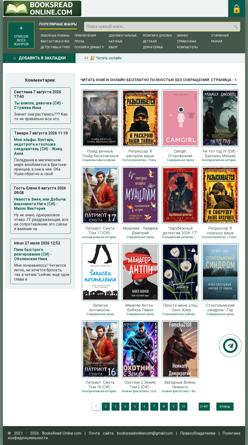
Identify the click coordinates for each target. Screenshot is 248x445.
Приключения (85, 35)
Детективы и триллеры (59, 47)
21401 (204, 406)
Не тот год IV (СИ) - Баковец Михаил (220, 153)
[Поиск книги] (235, 26)
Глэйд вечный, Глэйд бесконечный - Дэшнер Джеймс (100, 153)
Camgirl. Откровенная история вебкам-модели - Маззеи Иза (180, 153)
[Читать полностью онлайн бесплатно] (42, 8)
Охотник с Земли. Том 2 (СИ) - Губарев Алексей (140, 384)
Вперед (225, 406)
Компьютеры (187, 47)
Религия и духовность (161, 35)
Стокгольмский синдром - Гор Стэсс (220, 307)
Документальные (123, 35)
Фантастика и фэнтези (59, 41)
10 (183, 406)
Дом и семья (153, 47)
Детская (150, 41)
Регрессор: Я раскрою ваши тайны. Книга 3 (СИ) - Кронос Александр (140, 153)
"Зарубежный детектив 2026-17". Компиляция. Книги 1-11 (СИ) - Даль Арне (180, 230)
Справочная (186, 41)
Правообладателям (197, 433)
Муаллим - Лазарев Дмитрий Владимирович (140, 230)
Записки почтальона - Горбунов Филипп (100, 307)
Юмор (113, 47)
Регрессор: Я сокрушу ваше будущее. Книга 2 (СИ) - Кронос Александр (220, 230)
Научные (116, 41)
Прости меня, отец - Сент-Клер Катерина (180, 307)
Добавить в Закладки (42, 58)
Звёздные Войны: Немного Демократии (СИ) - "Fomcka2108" (180, 384)
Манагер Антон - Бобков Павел (140, 307)
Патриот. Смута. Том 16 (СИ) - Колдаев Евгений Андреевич (100, 384)
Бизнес (182, 35)
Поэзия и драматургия (93, 47)
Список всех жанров (21, 40)
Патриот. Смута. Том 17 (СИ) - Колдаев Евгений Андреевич (100, 230)
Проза (79, 41)
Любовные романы (55, 35)
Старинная (220, 35)
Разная (216, 41)
